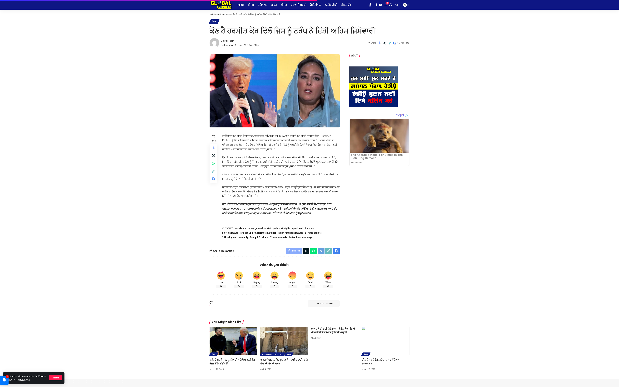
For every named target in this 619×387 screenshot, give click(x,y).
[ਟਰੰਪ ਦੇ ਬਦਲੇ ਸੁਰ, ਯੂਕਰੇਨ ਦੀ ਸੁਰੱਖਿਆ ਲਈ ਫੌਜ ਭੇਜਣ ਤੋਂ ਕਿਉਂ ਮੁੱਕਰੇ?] (233, 341)
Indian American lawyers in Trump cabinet (300, 232)
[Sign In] (370, 4)
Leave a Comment (325, 303)
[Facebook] (376, 5)
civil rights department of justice (296, 228)
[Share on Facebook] (379, 42)
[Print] (394, 42)
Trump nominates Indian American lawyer (292, 237)
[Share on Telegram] (321, 251)
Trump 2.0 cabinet (259, 237)
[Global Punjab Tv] (221, 5)
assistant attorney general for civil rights (256, 228)
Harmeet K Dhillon (266, 232)
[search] (390, 5)
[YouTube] (380, 5)
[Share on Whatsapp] (213, 163)
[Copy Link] (389, 42)
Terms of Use (23, 379)
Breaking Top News (272, 354)
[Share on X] (384, 42)
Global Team (227, 40)
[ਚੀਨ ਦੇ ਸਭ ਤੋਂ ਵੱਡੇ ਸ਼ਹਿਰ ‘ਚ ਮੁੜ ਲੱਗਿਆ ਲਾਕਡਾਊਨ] (385, 341)
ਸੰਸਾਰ (214, 21)
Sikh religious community (235, 237)
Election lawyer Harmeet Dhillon (239, 232)
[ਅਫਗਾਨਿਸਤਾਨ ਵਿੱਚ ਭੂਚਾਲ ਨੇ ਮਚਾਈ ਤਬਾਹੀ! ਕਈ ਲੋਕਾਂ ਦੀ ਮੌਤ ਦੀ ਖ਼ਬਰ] (284, 341)
